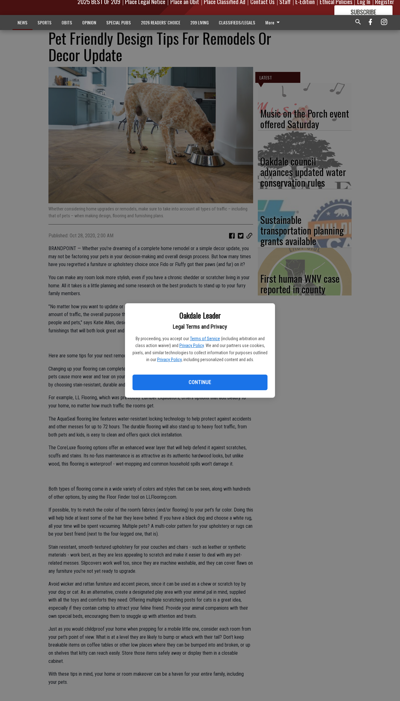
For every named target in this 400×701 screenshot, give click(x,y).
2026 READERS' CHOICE (160, 22)
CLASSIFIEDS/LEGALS (237, 22)
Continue (200, 382)
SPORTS (45, 22)
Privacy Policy (191, 345)
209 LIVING (199, 22)
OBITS (67, 22)
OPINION (89, 22)
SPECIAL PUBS (118, 22)
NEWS (23, 22)
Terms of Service (205, 338)
